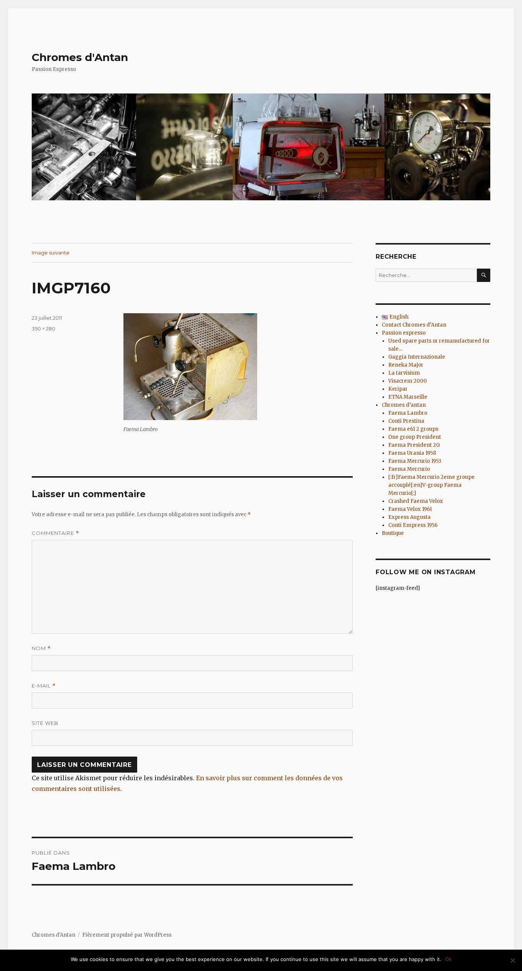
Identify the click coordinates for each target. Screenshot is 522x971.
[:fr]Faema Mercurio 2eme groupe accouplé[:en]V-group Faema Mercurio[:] (431, 485)
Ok (448, 959)
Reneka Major (405, 365)
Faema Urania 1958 (412, 453)
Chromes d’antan (404, 405)
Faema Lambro (407, 413)
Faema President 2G (414, 445)
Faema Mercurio (409, 469)
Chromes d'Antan (80, 57)
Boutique (393, 533)
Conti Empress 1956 (413, 525)
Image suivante (51, 253)
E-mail (44, 686)
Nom (41, 648)
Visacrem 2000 (407, 381)
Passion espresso (404, 333)
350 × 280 (43, 328)
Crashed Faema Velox (415, 501)
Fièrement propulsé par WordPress (127, 935)
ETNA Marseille (407, 397)
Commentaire (55, 533)
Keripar (398, 389)
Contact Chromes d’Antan (414, 325)
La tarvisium (404, 373)
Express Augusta (409, 517)
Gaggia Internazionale (416, 357)
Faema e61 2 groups (413, 429)
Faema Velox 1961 (410, 509)
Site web (45, 723)
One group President (414, 437)
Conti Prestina (406, 421)
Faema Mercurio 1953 (414, 461)
